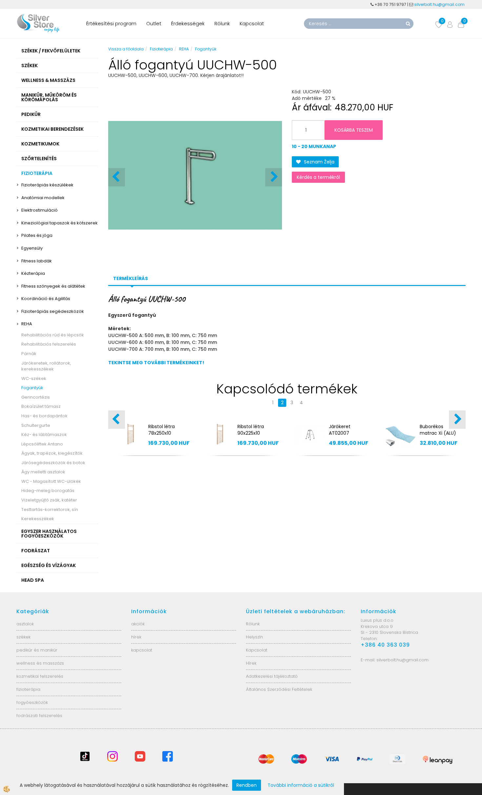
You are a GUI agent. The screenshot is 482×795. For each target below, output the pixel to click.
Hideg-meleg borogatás (47, 490)
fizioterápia (28, 689)
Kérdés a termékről (318, 177)
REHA (26, 324)
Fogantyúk (32, 388)
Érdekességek (188, 23)
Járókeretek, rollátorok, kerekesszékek (46, 366)
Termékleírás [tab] (130, 278)
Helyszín (254, 637)
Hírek (251, 663)
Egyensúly (32, 248)
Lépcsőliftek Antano (42, 444)
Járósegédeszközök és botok (53, 463)
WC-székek (33, 378)
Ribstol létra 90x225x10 (250, 429)
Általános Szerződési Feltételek (279, 689)
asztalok (25, 624)
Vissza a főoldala (126, 49)
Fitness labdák (36, 261)
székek (23, 637)
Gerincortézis (35, 397)
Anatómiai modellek (43, 198)
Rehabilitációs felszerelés (48, 344)
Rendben (246, 785)
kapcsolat (141, 650)
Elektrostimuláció (39, 210)
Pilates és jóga (36, 235)
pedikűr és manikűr (36, 650)
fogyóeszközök (32, 702)
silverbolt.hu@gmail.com (440, 4)
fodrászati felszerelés (39, 715)
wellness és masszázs (40, 663)
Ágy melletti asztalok (43, 472)
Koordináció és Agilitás (45, 298)
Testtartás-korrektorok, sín (49, 509)
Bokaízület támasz (41, 406)
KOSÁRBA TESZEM (353, 130)
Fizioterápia (161, 49)
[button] (273, 177)
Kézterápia (33, 273)
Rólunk (222, 23)
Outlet (153, 23)
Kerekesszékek (37, 519)
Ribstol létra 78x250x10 (161, 429)
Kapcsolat (252, 23)
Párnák (28, 353)
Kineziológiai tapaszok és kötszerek (59, 223)
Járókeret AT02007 (340, 429)
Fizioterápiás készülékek (47, 185)
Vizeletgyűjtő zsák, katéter (49, 500)
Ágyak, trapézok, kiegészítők (52, 453)
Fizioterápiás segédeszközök (52, 311)
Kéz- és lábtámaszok (44, 434)
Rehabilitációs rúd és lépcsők (52, 335)
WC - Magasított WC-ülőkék (51, 481)
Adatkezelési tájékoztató (272, 676)
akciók (138, 624)
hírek (136, 637)
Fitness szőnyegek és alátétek (53, 286)
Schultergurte (35, 425)
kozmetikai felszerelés (39, 676)
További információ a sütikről (301, 785)
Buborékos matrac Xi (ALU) (438, 429)
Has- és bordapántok (44, 416)
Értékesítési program (111, 23)
